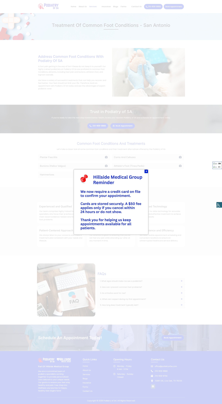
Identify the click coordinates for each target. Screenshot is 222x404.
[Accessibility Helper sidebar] (219, 205)
